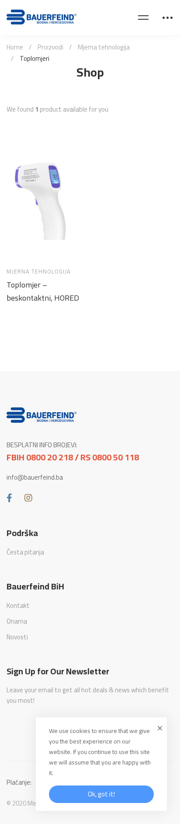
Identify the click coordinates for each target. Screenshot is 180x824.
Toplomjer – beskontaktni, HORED (43, 291)
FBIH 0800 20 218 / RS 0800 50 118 (73, 457)
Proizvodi (50, 47)
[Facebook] (9, 498)
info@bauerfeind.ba (35, 477)
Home (15, 47)
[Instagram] (28, 498)
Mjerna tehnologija (104, 47)
